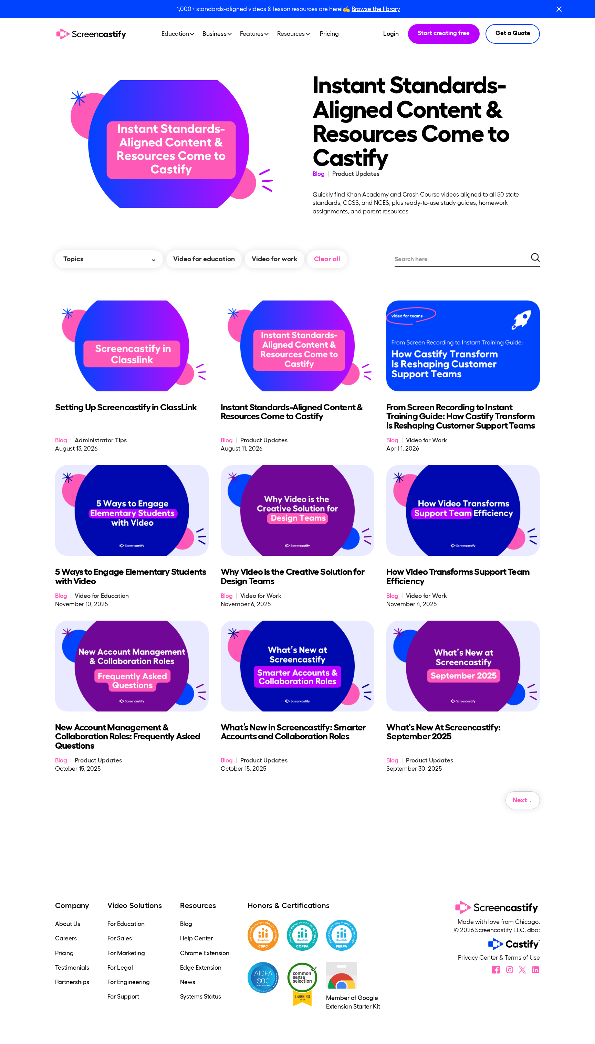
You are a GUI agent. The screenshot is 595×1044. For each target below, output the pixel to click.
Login (391, 33)
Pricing (329, 33)
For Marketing (126, 953)
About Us (67, 923)
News (187, 982)
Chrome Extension (204, 953)
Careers (66, 938)
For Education (126, 923)
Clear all (327, 259)
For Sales (119, 938)
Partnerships (72, 982)
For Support (123, 996)
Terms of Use (522, 957)
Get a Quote (512, 33)
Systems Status (200, 996)
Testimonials (72, 967)
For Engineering (128, 982)
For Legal (120, 967)
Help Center (196, 938)
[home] (91, 34)
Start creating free (444, 33)
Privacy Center (478, 957)
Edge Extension (200, 967)
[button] (180, 34)
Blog (186, 923)
